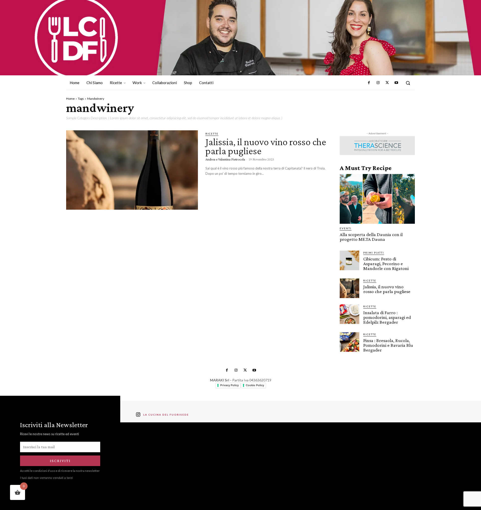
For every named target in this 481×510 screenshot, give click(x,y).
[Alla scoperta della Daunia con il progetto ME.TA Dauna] (377, 199)
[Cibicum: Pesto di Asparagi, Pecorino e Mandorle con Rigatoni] (349, 260)
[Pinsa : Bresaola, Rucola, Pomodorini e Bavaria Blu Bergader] (349, 342)
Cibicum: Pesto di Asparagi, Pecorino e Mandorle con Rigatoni (386, 263)
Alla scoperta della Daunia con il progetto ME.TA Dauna (371, 237)
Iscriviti (60, 461)
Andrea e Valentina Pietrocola (225, 159)
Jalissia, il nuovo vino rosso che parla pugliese (265, 146)
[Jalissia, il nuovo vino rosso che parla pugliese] (132, 170)
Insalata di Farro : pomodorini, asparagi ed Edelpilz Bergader (387, 317)
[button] (408, 83)
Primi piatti (373, 252)
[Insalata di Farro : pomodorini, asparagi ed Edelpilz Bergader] (349, 314)
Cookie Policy (255, 385)
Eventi (345, 228)
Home (70, 98)
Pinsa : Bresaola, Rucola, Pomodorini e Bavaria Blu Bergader (388, 345)
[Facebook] (369, 82)
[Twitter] (387, 82)
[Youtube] (396, 82)
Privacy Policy (229, 385)
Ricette (211, 133)
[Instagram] (378, 82)
